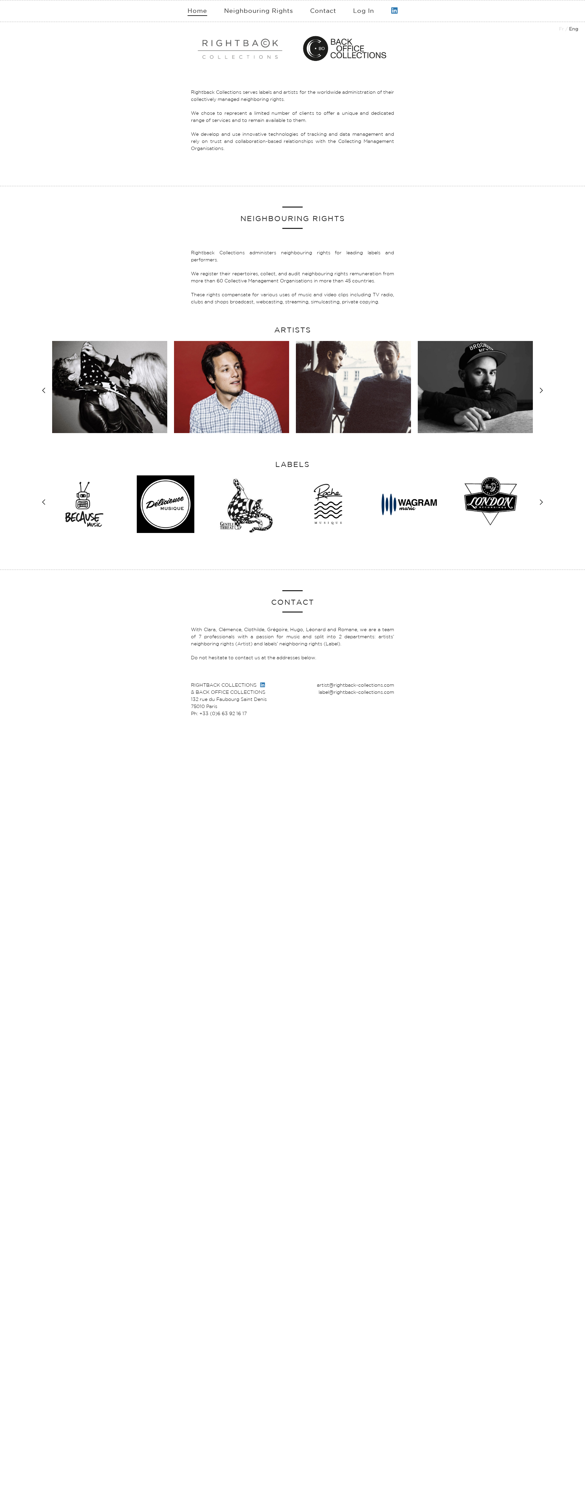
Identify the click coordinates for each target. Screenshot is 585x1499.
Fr (561, 28)
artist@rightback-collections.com (355, 685)
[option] (110, 387)
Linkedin (394, 7)
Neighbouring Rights (258, 10)
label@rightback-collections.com (356, 692)
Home (197, 10)
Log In (363, 10)
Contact (323, 10)
